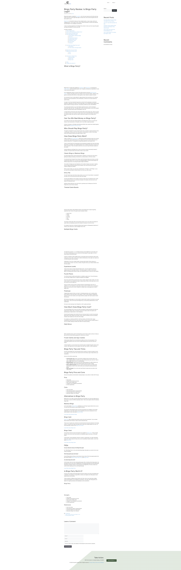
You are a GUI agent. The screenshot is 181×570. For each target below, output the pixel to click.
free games (78, 16)
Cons (70, 53)
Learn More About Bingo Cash (70, 427)
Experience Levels (72, 40)
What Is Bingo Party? (70, 30)
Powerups (71, 42)
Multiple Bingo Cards (73, 39)
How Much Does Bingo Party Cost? (73, 45)
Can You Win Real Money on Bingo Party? (74, 31)
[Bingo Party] (71, 493)
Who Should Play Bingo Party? (72, 33)
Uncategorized (67, 513)
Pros (70, 52)
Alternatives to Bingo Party (72, 56)
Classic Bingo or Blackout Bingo (75, 35)
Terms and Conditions (99, 562)
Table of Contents (68, 29)
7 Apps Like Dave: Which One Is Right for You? (72, 514)
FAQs (67, 62)
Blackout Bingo (72, 57)
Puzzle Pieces (71, 41)
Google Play (81, 87)
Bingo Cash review (79, 425)
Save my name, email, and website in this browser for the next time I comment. (80, 543)
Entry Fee (70, 36)
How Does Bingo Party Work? (72, 34)
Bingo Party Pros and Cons (72, 51)
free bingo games (75, 138)
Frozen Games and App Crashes (75, 47)
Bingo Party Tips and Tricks (72, 50)
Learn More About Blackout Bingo (70, 414)
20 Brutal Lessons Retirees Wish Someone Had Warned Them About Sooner (110, 26)
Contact (113, 2)
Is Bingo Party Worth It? (71, 63)
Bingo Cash (71, 58)
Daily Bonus (71, 46)
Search (105, 8)
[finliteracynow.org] (72, 2)
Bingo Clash (71, 59)
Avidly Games (66, 88)
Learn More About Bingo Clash (70, 442)
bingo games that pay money (75, 125)
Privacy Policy (92, 562)
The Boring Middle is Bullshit (69, 515)
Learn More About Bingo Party (70, 468)
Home (108, 2)
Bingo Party (66, 21)
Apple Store (88, 87)
